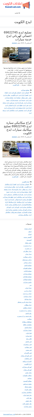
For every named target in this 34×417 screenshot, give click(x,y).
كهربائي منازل (27, 370)
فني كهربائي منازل (26, 356)
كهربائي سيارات (27, 367)
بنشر (30, 98)
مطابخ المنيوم (27, 381)
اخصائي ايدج (25, 92)
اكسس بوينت (28, 237)
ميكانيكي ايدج (11, 110)
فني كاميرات (28, 353)
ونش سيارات (28, 406)
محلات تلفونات (27, 375)
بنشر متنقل (24, 98)
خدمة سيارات (14, 100)
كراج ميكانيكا (12, 202)
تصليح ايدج (17, 98)
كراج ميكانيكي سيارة (15, 204)
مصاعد (30, 378)
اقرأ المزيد (16, 85)
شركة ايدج (28, 197)
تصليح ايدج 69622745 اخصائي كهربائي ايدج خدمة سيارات (18, 36)
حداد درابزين (28, 291)
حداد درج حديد (27, 293)
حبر (30, 285)
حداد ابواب (28, 288)
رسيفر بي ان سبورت (25, 310)
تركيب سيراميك (27, 260)
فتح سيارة (29, 336)
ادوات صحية (28, 229)
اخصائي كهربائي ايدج (15, 92)
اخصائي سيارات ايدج (23, 184)
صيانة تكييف (28, 327)
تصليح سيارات (25, 90)
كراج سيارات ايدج (9, 108)
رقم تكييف (28, 313)
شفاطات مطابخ (27, 322)
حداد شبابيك (28, 299)
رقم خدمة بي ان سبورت (24, 316)
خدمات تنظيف (27, 308)
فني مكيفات (28, 358)
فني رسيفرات (27, 344)
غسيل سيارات (27, 330)
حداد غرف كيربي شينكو (25, 302)
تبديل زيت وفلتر (27, 189)
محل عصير (28, 372)
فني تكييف (28, 341)
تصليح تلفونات (27, 268)
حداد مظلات (28, 305)
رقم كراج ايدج (19, 103)
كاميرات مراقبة (27, 361)
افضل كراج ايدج (23, 95)
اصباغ (30, 234)
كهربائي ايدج (28, 110)
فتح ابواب (29, 333)
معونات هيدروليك (16, 212)
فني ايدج (25, 105)
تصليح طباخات (27, 277)
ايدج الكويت (14, 95)
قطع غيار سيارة (27, 199)
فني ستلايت (28, 347)
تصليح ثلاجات (28, 271)
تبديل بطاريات (27, 251)
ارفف (30, 231)
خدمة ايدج (22, 100)
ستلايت (29, 319)
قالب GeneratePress (9, 414)
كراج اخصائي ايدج (10, 105)
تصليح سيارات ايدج (22, 192)
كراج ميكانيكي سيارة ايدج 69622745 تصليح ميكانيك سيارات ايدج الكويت (18, 128)
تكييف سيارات (27, 282)
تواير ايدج (29, 100)
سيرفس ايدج (10, 103)
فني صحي (29, 350)
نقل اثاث (29, 398)
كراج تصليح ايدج (20, 108)
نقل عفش (29, 401)
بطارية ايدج (6, 95)
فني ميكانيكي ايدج (19, 197)
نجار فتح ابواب (27, 395)
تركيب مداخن (28, 262)
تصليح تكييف (28, 265)
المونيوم (29, 240)
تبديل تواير (28, 254)
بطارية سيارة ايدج (10, 187)
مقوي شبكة (28, 387)
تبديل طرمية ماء (16, 189)
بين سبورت (28, 248)
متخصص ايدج (19, 110)
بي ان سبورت (27, 245)
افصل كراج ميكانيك (10, 184)
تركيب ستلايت (27, 257)
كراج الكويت (25, 182)
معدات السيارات (27, 212)
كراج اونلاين (18, 199)
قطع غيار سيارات (8, 197)
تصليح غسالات (27, 279)
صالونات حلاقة (27, 325)
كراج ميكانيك (20, 202)
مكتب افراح (28, 389)
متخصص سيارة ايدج (12, 210)
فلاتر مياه (29, 339)
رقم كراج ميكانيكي (18, 194)
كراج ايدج (29, 108)
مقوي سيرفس (27, 384)
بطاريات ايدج (20, 187)
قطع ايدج (19, 105)
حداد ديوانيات (28, 296)
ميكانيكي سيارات (23, 215)
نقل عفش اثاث (27, 404)
